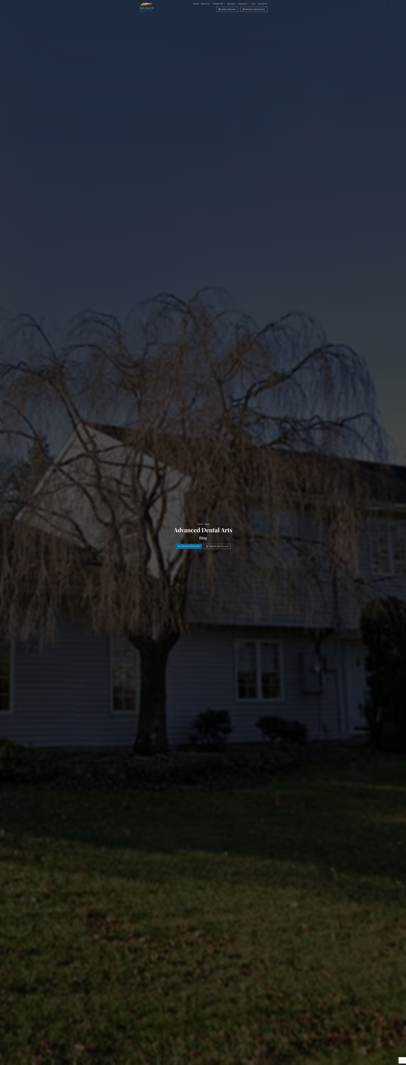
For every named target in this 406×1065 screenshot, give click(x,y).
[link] (146, 7)
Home (196, 4)
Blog (253, 4)
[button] (206, 4)
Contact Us (262, 4)
